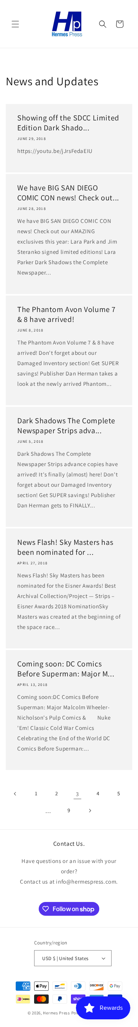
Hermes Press (56, 1013)
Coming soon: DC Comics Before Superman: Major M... (65, 669)
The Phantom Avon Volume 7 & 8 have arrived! (66, 314)
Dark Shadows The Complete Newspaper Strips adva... (66, 425)
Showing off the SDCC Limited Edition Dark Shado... (68, 123)
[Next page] (89, 810)
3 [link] (77, 794)
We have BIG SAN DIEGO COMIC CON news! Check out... (68, 193)
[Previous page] (15, 793)
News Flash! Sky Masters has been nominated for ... (65, 547)
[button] (15, 24)
